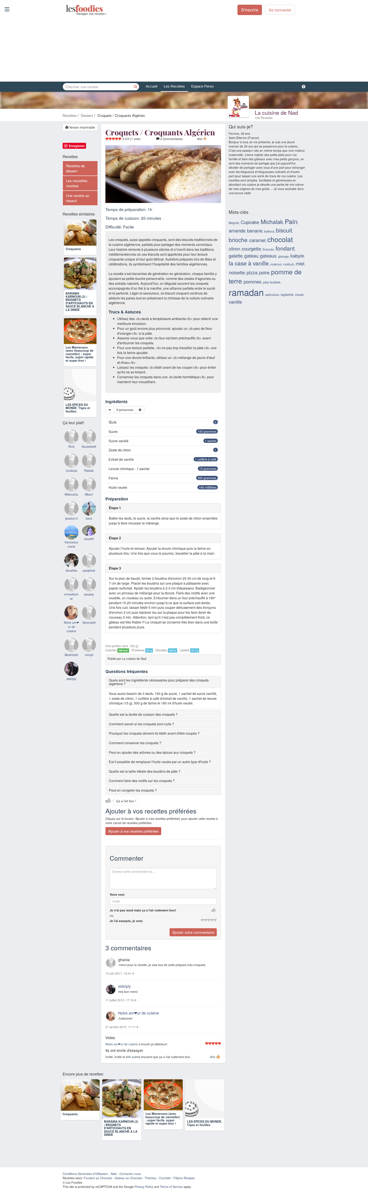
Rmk (71, 459)
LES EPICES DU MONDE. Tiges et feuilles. (78, 420)
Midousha (71, 507)
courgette (251, 248)
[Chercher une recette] (135, 87)
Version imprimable (81, 127)
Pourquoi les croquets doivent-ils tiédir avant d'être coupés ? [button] (154, 733)
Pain (291, 221)
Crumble (165, 1178)
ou (112, 915)
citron (234, 248)
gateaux (268, 255)
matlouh (288, 264)
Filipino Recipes (184, 1178)
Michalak (272, 221)
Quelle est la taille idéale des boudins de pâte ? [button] (144, 771)
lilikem (89, 507)
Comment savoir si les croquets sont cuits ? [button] (141, 723)
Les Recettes (174, 86)
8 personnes (124, 410)
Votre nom (117, 894)
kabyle (297, 255)
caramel (257, 240)
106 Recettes (264, 118)
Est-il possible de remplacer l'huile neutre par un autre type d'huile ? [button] (160, 761)
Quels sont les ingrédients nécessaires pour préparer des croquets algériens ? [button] (159, 682)
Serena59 (89, 635)
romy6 (89, 668)
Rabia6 (89, 483)
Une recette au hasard (77, 198)
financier (268, 249)
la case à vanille (249, 263)
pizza (252, 272)
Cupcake (250, 222)
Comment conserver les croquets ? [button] (135, 742)
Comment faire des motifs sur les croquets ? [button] (142, 780)
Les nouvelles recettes (76, 183)
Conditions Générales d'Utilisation (85, 1174)
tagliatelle (287, 294)
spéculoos (272, 294)
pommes (252, 281)
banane (254, 230)
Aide (114, 1174)
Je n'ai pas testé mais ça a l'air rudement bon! (143, 910)
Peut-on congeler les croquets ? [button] (133, 790)
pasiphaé (89, 583)
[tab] (163, 682)
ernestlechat (71, 609)
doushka (71, 583)
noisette (237, 272)
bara (89, 531)
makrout (276, 264)
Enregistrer (77, 146)
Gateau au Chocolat (128, 1178)
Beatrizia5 (71, 668)
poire (264, 272)
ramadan (246, 292)
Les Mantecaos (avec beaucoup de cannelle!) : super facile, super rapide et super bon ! (79, 366)
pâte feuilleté (271, 282)
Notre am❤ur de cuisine (138, 1013)
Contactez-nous (130, 1174)
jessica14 (71, 531)
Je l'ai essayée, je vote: (126, 921)
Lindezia (71, 483)
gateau (251, 255)
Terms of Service (171, 1186)
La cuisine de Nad (276, 112)
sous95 (89, 551)
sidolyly (124, 986)
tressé (299, 294)
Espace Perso (202, 86)
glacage (283, 256)
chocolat (280, 239)
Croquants (73, 255)
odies (66, 8)
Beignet (234, 223)
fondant (285, 248)
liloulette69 (89, 459)
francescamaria (71, 557)
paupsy (89, 607)
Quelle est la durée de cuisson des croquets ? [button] (143, 714)
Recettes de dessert (75, 168)
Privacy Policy (144, 1186)
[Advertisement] (184, 48)
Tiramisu (150, 1178)
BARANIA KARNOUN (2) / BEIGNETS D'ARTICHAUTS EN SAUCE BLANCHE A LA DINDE (80, 307)
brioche (238, 239)
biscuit (284, 230)
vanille (235, 301)
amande (237, 230)
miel (300, 263)
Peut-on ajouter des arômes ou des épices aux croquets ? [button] (152, 752)
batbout (269, 231)
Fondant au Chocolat (98, 1178)
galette (236, 255)
